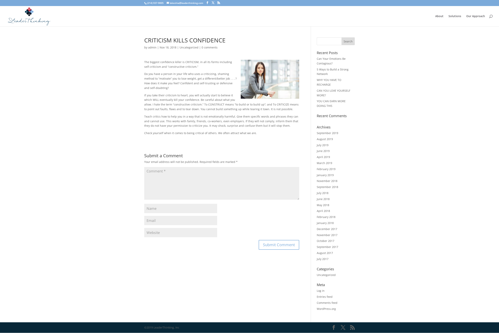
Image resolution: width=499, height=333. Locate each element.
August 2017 (325, 253)
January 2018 (325, 223)
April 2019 (323, 157)
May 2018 (323, 205)
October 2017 (325, 241)
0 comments (210, 47)
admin (152, 47)
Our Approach (475, 16)
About (439, 16)
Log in (321, 291)
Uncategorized (189, 47)
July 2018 (322, 193)
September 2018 (327, 187)
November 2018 (327, 181)
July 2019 (322, 145)
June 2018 (323, 199)
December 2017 (327, 229)
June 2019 (323, 151)
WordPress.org (326, 309)
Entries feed (325, 297)
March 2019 (324, 163)
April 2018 (323, 211)
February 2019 (326, 169)
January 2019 (325, 175)
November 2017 (327, 235)
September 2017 (327, 247)
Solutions (455, 16)
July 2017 (322, 259)
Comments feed (327, 303)
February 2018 (326, 217)
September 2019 (327, 133)
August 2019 (325, 139)
